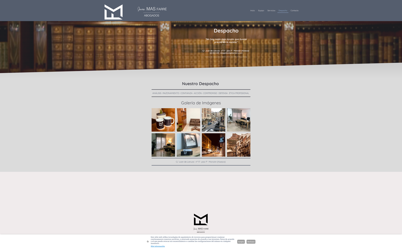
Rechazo (250, 242)
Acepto (241, 242)
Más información (158, 246)
